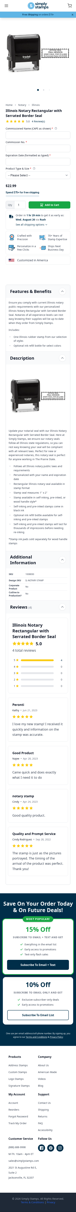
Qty (10, 205)
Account (13, 1103)
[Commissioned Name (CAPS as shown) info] (55, 128)
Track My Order (17, 1123)
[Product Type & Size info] (34, 168)
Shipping (43, 1109)
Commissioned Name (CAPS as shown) (29, 128)
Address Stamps (18, 1065)
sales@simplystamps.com (23, 1160)
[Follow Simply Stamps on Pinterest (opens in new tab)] (50, 1148)
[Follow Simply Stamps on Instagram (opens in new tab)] (59, 1148)
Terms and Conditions (36, 1037)
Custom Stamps (17, 1072)
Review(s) (38, 121)
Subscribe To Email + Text (38, 965)
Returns (42, 1116)
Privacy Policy (56, 1037)
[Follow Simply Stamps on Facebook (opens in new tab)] (41, 1148)
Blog (40, 1085)
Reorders (13, 1109)
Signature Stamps (19, 1085)
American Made (47, 1072)
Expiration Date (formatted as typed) (28, 155)
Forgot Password (18, 1116)
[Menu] (6, 5)
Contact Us (44, 1103)
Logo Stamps (16, 1079)
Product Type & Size (18, 168)
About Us (43, 1065)
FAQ (40, 1123)
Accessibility (45, 1130)
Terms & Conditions (32, 1202)
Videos (42, 1079)
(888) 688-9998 (17, 1147)
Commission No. (16, 142)
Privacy (51, 1202)
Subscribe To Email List (38, 1015)
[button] (38, 90)
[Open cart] (69, 5)
